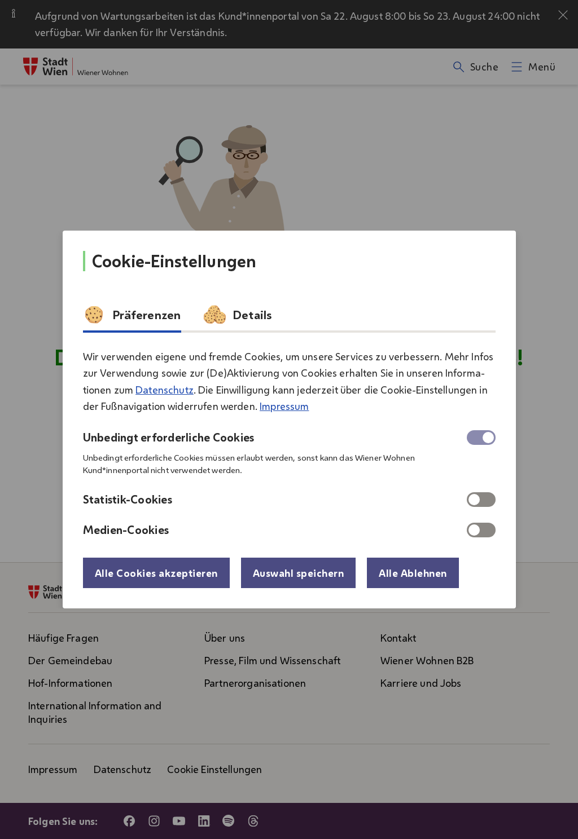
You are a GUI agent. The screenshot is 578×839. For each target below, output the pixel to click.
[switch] (481, 499)
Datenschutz (164, 389)
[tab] (132, 318)
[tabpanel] (289, 439)
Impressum (284, 406)
